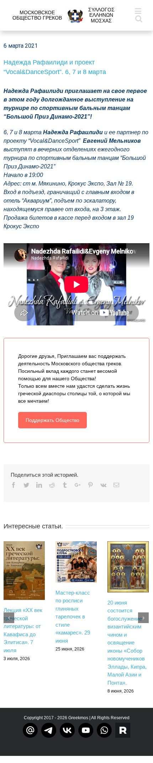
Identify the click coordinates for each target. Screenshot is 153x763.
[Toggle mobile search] (138, 18)
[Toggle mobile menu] (138, 11)
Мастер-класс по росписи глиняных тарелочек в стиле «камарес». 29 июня (73, 617)
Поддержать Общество (52, 420)
